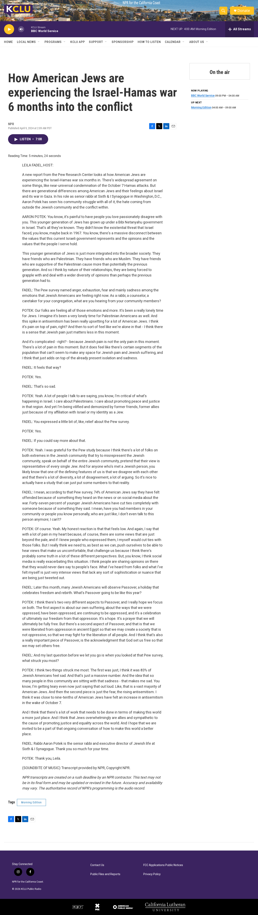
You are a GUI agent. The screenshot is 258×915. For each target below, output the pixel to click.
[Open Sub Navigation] (39, 42)
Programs (53, 42)
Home (8, 42)
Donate (243, 10)
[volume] (21, 29)
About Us (196, 42)
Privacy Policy (152, 874)
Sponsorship (123, 42)
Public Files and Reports (105, 874)
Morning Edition (31, 802)
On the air (220, 72)
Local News (26, 42)
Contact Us (97, 865)
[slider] (27, 29)
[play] (9, 29)
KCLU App (77, 42)
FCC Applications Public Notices (163, 865)
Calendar (173, 42)
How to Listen (149, 42)
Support (96, 42)
